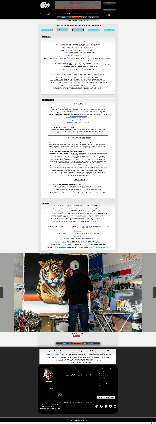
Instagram (78, 119)
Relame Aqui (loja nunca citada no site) (78, 122)
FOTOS (94, 29)
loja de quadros (54, 354)
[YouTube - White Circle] (110, 406)
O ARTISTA (78, 30)
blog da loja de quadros (61, 247)
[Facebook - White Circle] (101, 406)
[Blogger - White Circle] (115, 406)
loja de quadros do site (101, 247)
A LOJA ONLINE (47, 29)
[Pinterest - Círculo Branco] (106, 406)
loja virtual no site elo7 (78, 120)
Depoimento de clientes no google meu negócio (78, 117)
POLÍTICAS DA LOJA (62, 30)
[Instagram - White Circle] (96, 406)
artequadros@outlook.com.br (63, 58)
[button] (109, 14)
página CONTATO (99, 88)
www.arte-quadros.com (68, 109)
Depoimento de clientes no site (78, 116)
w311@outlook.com (55, 404)
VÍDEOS (109, 29)
